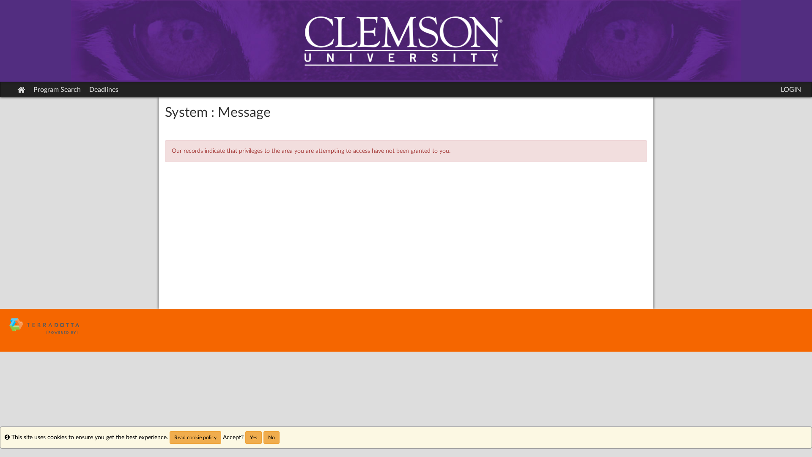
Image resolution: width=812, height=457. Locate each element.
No (271, 437)
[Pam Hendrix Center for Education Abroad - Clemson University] (406, 41)
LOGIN (791, 89)
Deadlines (103, 89)
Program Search (57, 89)
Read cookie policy (195, 437)
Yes (253, 437)
